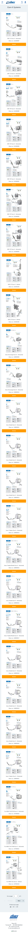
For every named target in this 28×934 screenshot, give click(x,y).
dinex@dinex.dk (16, 928)
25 (10, 906)
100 (17, 906)
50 (13, 906)
